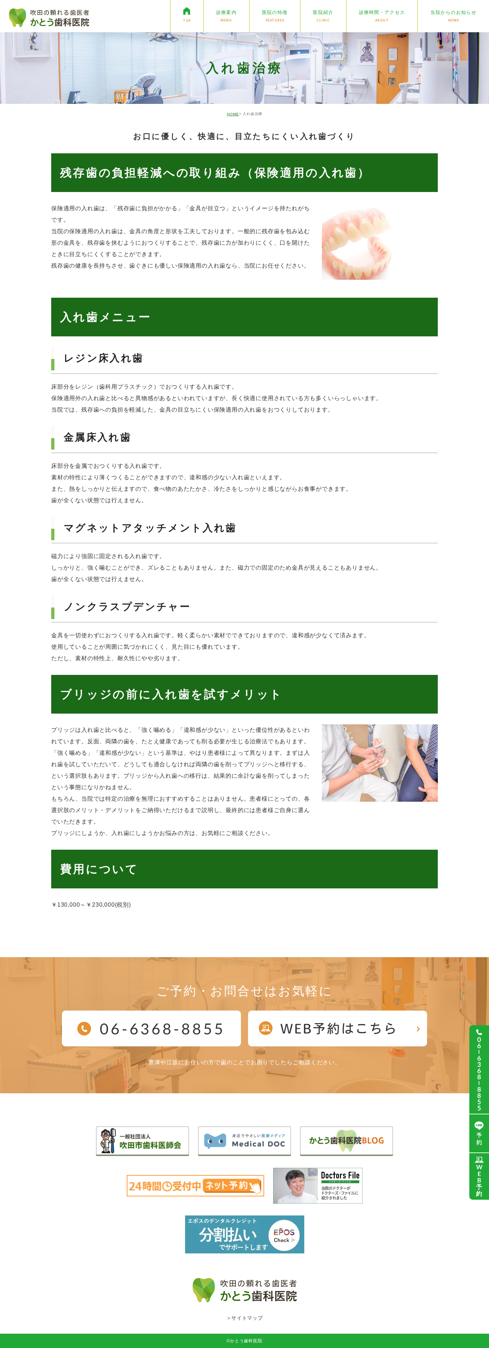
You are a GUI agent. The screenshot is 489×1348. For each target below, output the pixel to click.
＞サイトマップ (244, 1318)
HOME (233, 114)
